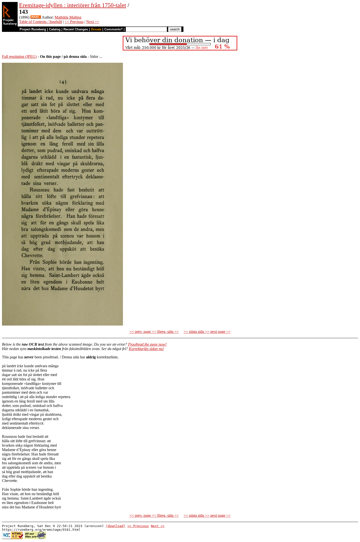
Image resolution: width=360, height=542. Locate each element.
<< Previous (74, 22)
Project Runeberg (33, 29)
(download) (115, 526)
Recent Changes (75, 29)
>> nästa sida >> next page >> (207, 331)
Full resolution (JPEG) (19, 56)
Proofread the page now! (147, 344)
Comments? (113, 29)
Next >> (92, 22)
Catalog (54, 29)
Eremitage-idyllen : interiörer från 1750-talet (72, 5)
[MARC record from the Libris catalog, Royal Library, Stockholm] (35, 17)
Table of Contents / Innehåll (40, 22)
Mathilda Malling (68, 17)
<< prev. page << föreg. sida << (154, 331)
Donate (96, 29)
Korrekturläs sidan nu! (146, 349)
